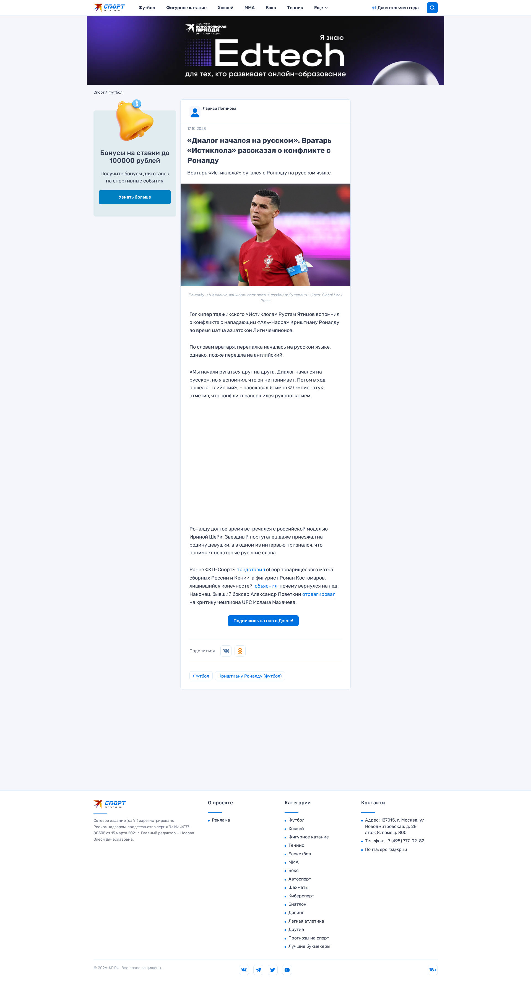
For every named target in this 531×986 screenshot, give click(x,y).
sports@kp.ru (393, 849)
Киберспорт (301, 896)
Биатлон (297, 904)
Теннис (295, 7)
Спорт (99, 92)
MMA (249, 7)
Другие (296, 929)
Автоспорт (299, 879)
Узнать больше (135, 197)
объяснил (266, 586)
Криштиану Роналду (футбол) (250, 676)
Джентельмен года (398, 7)
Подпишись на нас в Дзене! (263, 620)
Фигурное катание (186, 7)
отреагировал (318, 594)
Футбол (147, 7)
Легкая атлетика (306, 921)
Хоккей (225, 7)
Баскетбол (299, 853)
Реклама (221, 820)
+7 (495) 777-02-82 (405, 840)
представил (250, 570)
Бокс (271, 7)
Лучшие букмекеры (309, 946)
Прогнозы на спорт (308, 938)
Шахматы (298, 887)
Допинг (296, 912)
